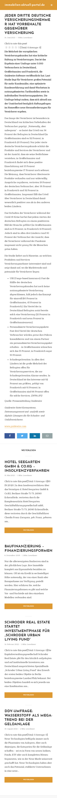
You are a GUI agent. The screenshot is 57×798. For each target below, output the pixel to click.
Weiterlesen (28, 530)
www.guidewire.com (15, 426)
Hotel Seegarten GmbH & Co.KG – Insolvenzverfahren (27, 466)
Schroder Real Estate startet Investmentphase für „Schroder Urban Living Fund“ (27, 631)
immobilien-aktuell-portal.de (25, 5)
